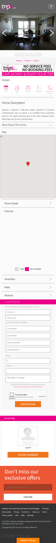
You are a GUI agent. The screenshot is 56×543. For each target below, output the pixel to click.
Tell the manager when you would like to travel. (22, 307)
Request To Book (28, 540)
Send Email (28, 404)
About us (35, 512)
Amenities (10, 279)
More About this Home (14, 124)
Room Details (11, 203)
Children (9, 366)
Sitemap (30, 515)
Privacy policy (7, 515)
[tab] (28, 203)
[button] (54, 15)
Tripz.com (18, 527)
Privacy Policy (37, 387)
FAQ (16, 515)
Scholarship (6, 512)
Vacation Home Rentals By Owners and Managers (21, 508)
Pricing (16, 512)
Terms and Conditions (21, 387)
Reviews (9, 295)
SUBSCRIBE (28, 497)
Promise (45, 508)
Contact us (25, 512)
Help (22, 515)
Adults (8, 356)
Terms (44, 512)
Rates (7, 287)
